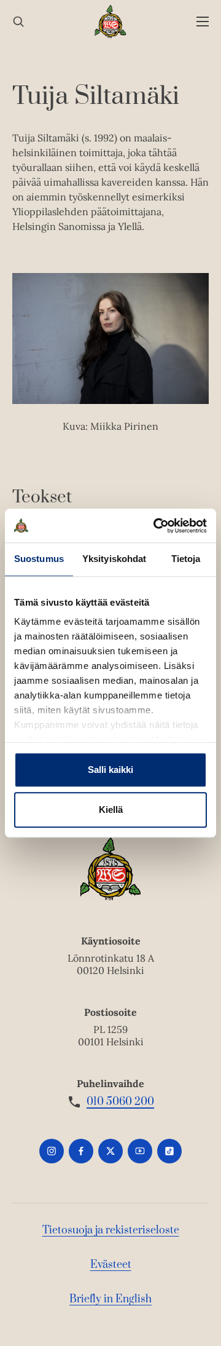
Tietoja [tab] (186, 558)
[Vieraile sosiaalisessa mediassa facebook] (81, 1151)
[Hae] (18, 21)
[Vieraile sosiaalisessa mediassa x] (110, 1151)
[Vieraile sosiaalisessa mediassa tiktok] (169, 1151)
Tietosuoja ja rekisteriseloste (110, 1230)
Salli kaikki (110, 769)
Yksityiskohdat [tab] (114, 558)
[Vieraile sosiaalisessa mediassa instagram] (51, 1151)
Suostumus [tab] (39, 558)
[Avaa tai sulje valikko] (202, 21)
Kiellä (111, 809)
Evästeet (110, 1265)
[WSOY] (111, 21)
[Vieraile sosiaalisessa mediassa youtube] (140, 1151)
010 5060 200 (120, 1102)
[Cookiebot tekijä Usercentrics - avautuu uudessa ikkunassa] (156, 526)
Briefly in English (110, 1299)
